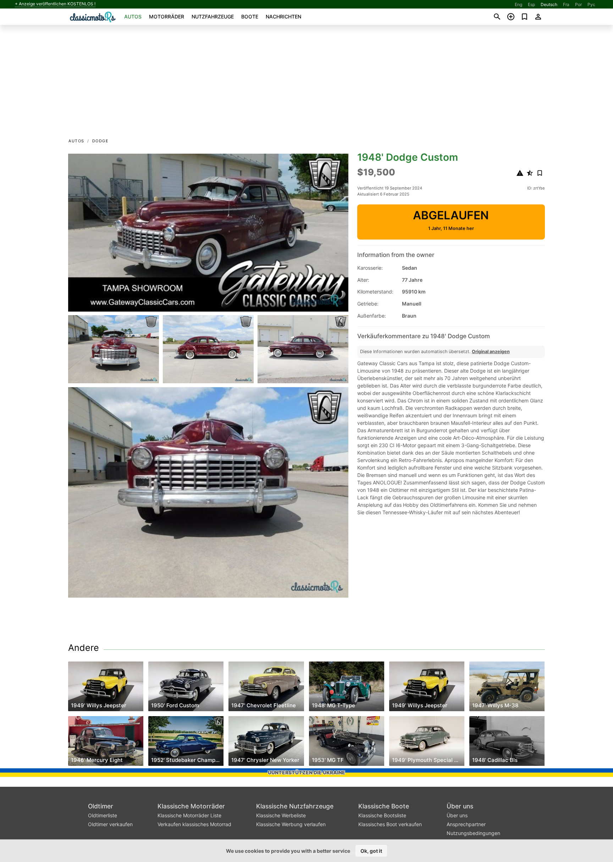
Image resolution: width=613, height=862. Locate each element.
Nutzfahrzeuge (213, 16)
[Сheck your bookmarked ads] (524, 16)
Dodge (100, 140)
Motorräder (166, 16)
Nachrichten (283, 16)
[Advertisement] (306, 83)
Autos (133, 16)
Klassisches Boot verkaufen (390, 824)
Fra (566, 4)
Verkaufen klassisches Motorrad (194, 824)
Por (578, 4)
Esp (531, 4)
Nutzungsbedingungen (473, 833)
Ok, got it (371, 851)
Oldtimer (100, 806)
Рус (591, 4)
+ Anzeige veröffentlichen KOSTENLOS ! (55, 3)
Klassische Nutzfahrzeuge (294, 806)
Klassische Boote (383, 806)
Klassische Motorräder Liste (189, 815)
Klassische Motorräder (191, 806)
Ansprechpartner (466, 824)
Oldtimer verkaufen (110, 824)
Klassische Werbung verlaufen (291, 824)
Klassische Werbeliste (281, 815)
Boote (249, 16)
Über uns (460, 806)
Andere (83, 647)
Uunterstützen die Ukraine (306, 772)
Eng (518, 4)
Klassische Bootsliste (382, 815)
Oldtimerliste (102, 815)
